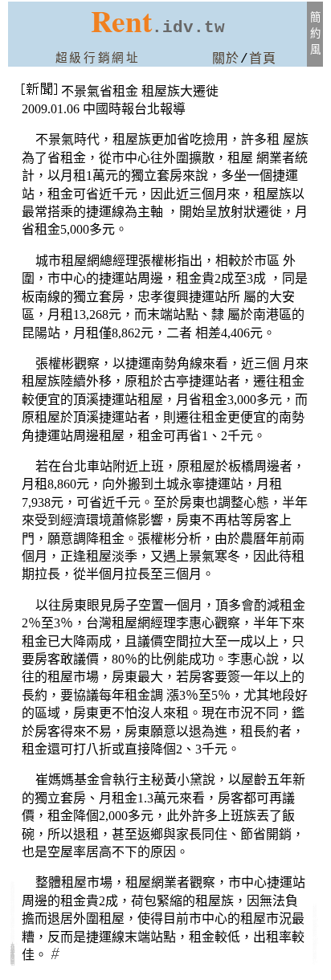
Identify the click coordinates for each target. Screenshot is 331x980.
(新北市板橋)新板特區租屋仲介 (315, 928)
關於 (226, 59)
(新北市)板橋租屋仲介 (315, 945)
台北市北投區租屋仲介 (12, 937)
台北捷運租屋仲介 (12, 908)
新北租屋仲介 (315, 915)
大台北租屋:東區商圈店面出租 (12, 953)
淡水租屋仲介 (315, 956)
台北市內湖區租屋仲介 (12, 922)
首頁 (263, 59)
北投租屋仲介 (12, 898)
